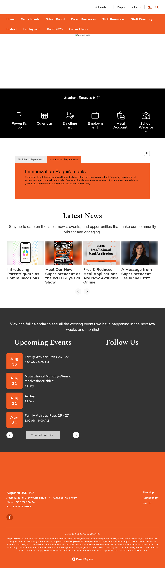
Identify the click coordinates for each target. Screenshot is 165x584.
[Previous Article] (78, 291)
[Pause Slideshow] (147, 153)
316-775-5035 (22, 506)
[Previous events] (9, 435)
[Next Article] (87, 291)
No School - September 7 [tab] (31, 159)
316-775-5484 (25, 502)
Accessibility (151, 497)
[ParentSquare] (82, 559)
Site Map (148, 492)
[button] (102, 7)
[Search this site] (157, 7)
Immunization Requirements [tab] (63, 159)
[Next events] (76, 435)
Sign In (147, 502)
